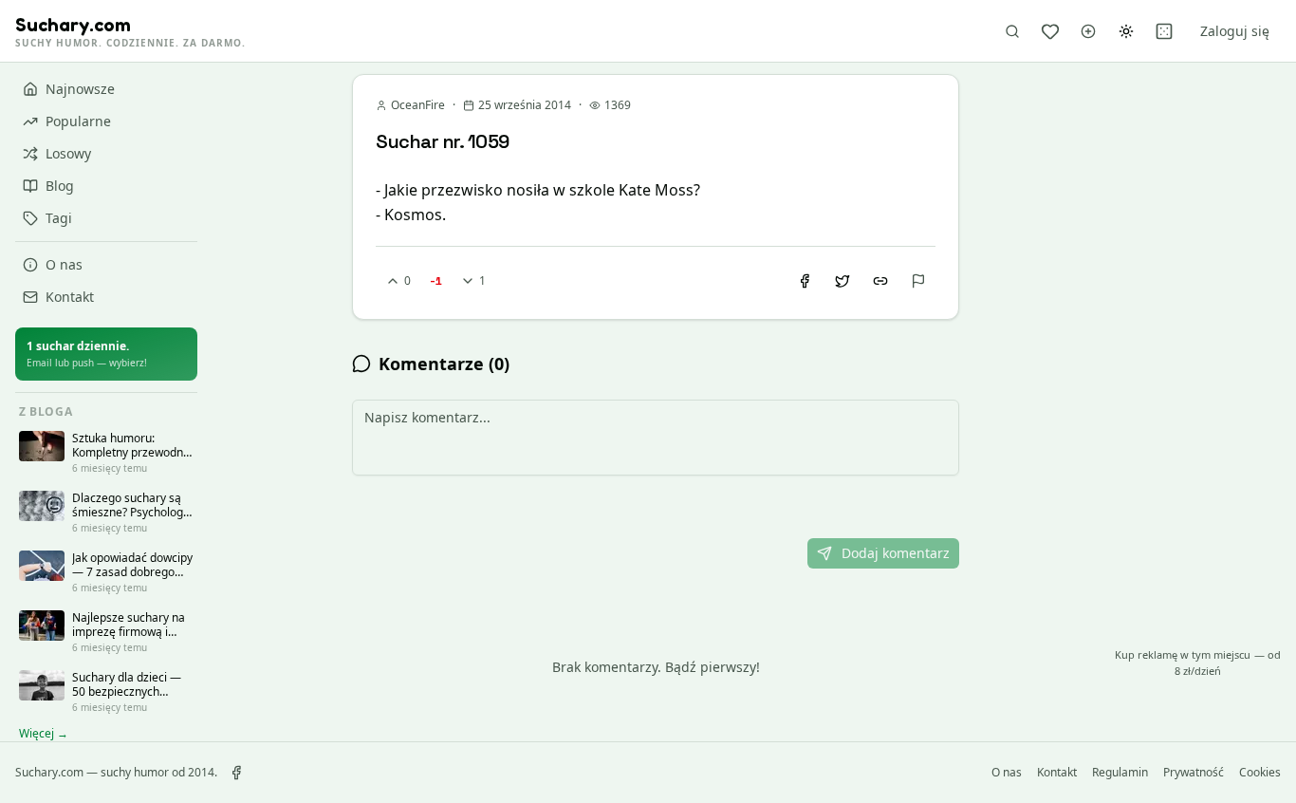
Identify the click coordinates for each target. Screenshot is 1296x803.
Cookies (1260, 772)
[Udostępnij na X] (842, 281)
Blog (60, 186)
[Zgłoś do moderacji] (918, 281)
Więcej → (43, 733)
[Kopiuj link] (880, 281)
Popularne (78, 121)
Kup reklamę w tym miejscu (1198, 662)
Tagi (59, 218)
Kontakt (70, 297)
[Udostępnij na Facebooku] (804, 281)
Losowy (68, 153)
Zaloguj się (1234, 31)
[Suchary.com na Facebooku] (236, 772)
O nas (64, 264)
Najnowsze (80, 89)
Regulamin (1120, 772)
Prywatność (1193, 772)
